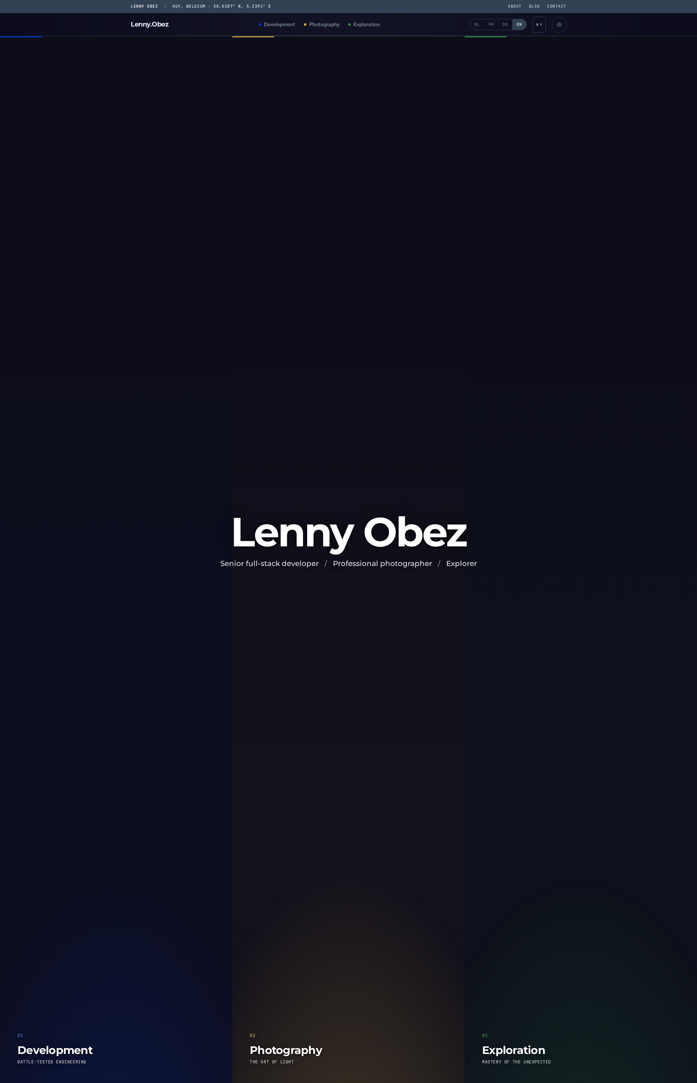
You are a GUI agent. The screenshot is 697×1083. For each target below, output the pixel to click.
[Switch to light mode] (559, 25)
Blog (534, 6)
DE (505, 24)
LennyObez (150, 24)
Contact (556, 6)
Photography (324, 24)
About (515, 6)
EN (519, 24)
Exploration (367, 24)
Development (279, 24)
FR (491, 24)
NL (477, 24)
